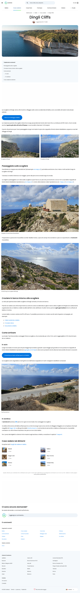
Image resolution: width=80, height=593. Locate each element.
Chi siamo (4, 580)
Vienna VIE (29, 558)
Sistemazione (62, 533)
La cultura (61, 536)
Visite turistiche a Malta (12, 320)
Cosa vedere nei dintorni (9, 79)
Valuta (63, 8)
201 (16, 422)
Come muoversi (25, 533)
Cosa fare (29, 8)
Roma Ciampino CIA (58, 563)
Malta (6, 8)
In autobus (7, 76)
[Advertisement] (40, 95)
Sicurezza (4, 539)
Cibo (22, 536)
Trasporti (59, 434)
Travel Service (30, 566)
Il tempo (39, 8)
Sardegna (55, 560)
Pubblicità (24, 589)
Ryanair (4, 560)
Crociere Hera (9, 323)
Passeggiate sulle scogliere (10, 65)
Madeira (4, 568)
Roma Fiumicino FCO (32, 560)
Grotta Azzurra (32, 428)
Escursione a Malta (10, 326)
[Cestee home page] (8, 3)
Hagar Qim (12, 428)
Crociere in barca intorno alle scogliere (13, 68)
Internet (22, 539)
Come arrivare (51, 8)
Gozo (3, 545)
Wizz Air (3, 566)
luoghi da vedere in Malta (18, 444)
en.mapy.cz (37, 169)
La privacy (18, 589)
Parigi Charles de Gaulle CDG (60, 566)
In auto (7, 73)
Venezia (54, 568)
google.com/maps (30, 350)
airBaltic (4, 558)
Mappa (41, 536)
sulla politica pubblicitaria (40, 474)
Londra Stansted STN (58, 558)
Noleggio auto (43, 533)
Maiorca (29, 574)
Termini (12, 589)
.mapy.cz (62, 182)
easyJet (29, 563)
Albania (29, 571)
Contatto (4, 583)
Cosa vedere (17, 8)
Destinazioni (29, 12)
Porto (54, 574)
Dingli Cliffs (51, 12)
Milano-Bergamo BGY (7, 563)
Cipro (3, 574)
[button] (2, 3)
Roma (54, 571)
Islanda (4, 571)
